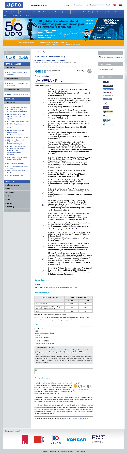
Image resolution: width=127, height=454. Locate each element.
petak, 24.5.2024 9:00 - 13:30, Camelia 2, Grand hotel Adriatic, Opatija (55, 62)
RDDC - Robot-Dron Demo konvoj (17, 94)
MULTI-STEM (14, 16)
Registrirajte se (79, 5)
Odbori (6, 16)
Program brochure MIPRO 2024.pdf (111, 57)
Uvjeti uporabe (80, 451)
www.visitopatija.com (81, 418)
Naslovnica (7, 12)
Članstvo (118, 12)
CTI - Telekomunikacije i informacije (18, 121)
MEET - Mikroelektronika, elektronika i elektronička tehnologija (15, 152)
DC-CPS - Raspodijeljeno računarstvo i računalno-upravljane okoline (17, 125)
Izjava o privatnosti (67, 451)
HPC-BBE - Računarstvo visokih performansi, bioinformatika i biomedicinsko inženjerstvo (17, 141)
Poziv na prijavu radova (62, 12)
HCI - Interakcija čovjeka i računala (17, 137)
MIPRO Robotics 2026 (13, 64)
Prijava (93, 12)
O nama (15, 12)
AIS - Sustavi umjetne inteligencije (17, 107)
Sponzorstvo (101, 12)
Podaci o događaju (40, 52)
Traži (108, 5)
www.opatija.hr (68, 418)
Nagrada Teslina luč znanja (28, 16)
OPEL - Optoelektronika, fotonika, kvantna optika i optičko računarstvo (17, 159)
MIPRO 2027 (9, 99)
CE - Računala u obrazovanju (16, 114)
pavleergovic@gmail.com (46, 343)
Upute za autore (76, 12)
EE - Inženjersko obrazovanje (16, 135)
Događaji (86, 12)
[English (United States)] (113, 5)
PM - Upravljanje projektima (15, 163)
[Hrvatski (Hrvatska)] (119, 5)
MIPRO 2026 (9, 181)
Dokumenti (110, 12)
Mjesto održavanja (25, 12)
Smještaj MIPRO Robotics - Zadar (43, 12)
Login (68, 5)
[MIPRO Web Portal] (14, 7)
